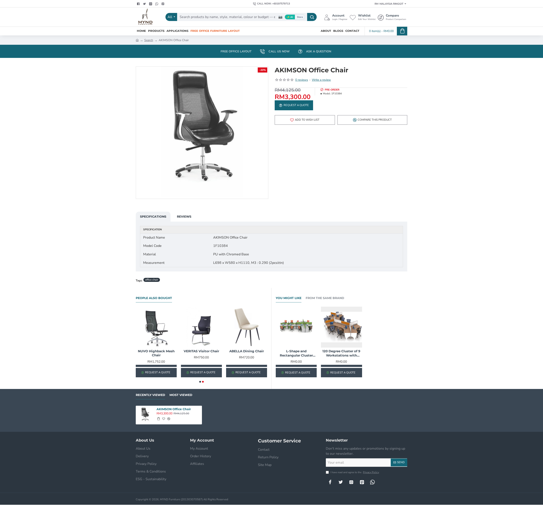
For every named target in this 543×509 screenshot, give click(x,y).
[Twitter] (145, 3)
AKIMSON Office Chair (174, 409)
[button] (305, 120)
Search (148, 40)
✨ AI (290, 17)
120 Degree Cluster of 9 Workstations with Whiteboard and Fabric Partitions (341, 353)
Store (300, 17)
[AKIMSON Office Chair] (145, 415)
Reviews (184, 216)
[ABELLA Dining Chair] (246, 327)
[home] (137, 39)
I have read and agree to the (354, 472)
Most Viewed (180, 395)
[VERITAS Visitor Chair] (201, 327)
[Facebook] (139, 3)
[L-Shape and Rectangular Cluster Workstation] (296, 327)
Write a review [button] (321, 80)
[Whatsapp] (157, 3)
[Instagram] (351, 482)
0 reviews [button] (301, 80)
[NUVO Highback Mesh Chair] (156, 327)
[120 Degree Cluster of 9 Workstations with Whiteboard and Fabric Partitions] (341, 327)
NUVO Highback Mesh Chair (156, 353)
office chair (151, 280)
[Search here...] (312, 17)
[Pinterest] (163, 3)
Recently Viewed (150, 395)
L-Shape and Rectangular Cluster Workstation (296, 353)
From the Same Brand (325, 298)
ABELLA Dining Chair (246, 351)
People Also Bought (154, 298)
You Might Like (288, 298)
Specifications (153, 216)
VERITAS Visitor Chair (201, 351)
